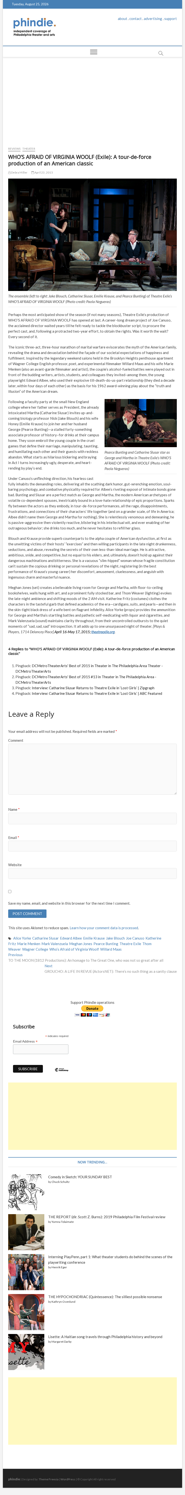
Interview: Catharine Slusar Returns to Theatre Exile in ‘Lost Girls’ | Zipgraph (93, 688)
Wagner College (35, 949)
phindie (14, 1479)
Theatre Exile (130, 943)
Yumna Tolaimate (63, 1222)
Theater (28, 148)
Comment (15, 740)
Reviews (14, 148)
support (170, 18)
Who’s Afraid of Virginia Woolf (74, 949)
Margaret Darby (62, 1341)
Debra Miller (19, 172)
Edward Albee (71, 938)
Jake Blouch (115, 938)
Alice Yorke (22, 938)
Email (13, 837)
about (122, 18)
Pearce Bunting (105, 943)
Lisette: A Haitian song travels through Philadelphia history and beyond (105, 1336)
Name (14, 809)
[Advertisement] (92, 100)
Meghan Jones (80, 943)
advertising (153, 18)
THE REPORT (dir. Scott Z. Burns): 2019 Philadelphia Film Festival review (106, 1217)
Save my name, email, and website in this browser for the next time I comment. (69, 903)
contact (135, 18)
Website (15, 865)
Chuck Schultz (61, 1182)
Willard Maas (111, 949)
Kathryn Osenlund (63, 1301)
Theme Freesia (49, 1479)
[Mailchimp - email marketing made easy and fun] (62, 1073)
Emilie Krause (94, 938)
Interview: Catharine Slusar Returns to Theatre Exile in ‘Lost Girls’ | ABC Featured (97, 693)
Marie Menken (28, 943)
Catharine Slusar (45, 938)
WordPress (67, 1479)
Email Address (25, 1041)
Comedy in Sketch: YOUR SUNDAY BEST (80, 1177)
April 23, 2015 (43, 172)
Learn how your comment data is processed (104, 928)
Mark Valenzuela (54, 943)
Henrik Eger (59, 1267)
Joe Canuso (135, 938)
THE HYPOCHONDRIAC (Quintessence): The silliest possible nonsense (105, 1297)
